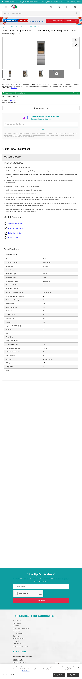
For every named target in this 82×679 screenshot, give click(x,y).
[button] (6, 7)
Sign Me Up (41, 600)
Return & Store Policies (21, 646)
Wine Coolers (24, 27)
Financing (16, 631)
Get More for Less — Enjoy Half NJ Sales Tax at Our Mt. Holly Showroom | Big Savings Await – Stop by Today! (42, 2)
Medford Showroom (22, 656)
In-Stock (16, 626)
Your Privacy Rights (9, 675)
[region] (41, 671)
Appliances (5, 27)
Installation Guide (14, 233)
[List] (51, 7)
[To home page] (15, 7)
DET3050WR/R (12, 102)
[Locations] (59, 7)
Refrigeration (14, 27)
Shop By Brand (18, 633)
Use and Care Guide (15, 228)
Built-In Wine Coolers (36, 27)
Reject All (73, 675)
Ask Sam (41, 130)
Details (75, 93)
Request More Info (42, 108)
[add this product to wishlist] (75, 44)
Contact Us (17, 644)
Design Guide (13, 238)
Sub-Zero (12, 100)
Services (16, 636)
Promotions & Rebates (21, 628)
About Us (16, 641)
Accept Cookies (59, 675)
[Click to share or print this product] (75, 40)
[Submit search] (77, 13)
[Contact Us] (67, 7)
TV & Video (17, 623)
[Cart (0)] (75, 7)
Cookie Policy (26, 671)
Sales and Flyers (18, 639)
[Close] (79, 667)
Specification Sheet (15, 223)
